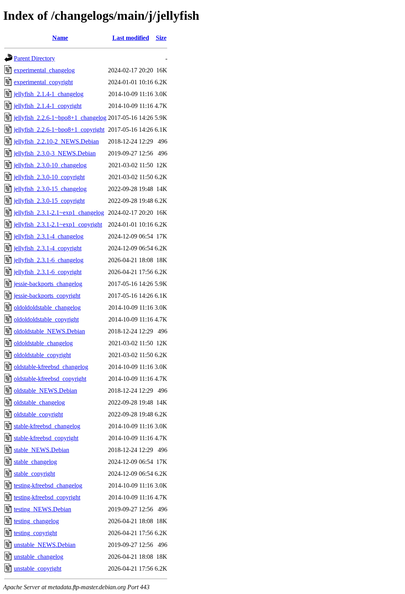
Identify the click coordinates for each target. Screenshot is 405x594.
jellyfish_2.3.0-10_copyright (49, 177)
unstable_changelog (38, 556)
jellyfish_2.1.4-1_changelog (48, 94)
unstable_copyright (37, 568)
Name (60, 37)
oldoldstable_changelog (43, 343)
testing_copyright (35, 533)
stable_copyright (34, 473)
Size (161, 37)
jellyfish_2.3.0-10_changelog (50, 165)
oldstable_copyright (38, 414)
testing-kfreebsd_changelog (48, 485)
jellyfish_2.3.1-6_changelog (48, 260)
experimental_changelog (44, 70)
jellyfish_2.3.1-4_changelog (48, 236)
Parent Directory (34, 58)
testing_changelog (36, 521)
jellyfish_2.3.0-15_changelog (50, 188)
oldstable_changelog (39, 402)
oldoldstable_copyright (42, 355)
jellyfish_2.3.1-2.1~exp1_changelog (59, 212)
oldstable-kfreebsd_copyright (50, 378)
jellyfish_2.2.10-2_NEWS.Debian (56, 141)
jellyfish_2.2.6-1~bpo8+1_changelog (60, 117)
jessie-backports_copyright (47, 295)
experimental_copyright (43, 82)
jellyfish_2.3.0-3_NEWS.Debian (55, 153)
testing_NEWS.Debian (42, 509)
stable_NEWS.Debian (41, 449)
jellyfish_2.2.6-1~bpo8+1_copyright (59, 129)
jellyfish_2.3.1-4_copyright (47, 248)
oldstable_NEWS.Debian (45, 390)
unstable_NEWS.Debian (45, 544)
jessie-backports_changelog (48, 283)
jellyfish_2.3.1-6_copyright (47, 272)
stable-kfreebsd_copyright (46, 438)
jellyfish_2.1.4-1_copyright (47, 105)
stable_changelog (35, 461)
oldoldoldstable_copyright (46, 319)
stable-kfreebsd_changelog (47, 426)
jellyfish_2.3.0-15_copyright (49, 200)
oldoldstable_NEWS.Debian (49, 331)
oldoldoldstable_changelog (47, 307)
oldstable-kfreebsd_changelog (51, 366)
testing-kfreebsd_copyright (47, 497)
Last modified (130, 37)
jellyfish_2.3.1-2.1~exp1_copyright (58, 224)
